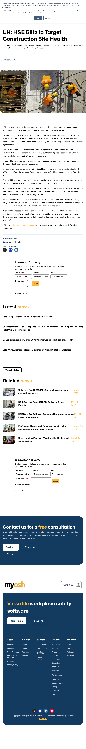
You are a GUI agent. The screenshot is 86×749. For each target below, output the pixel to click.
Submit (35, 284)
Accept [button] (38, 18)
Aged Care (56, 644)
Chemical (56, 655)
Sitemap (43, 719)
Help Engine (38, 621)
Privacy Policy (12, 665)
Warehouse (56, 694)
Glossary (70, 655)
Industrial (55, 670)
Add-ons (25, 652)
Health (18, 242)
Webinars (70, 652)
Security (10, 648)
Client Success (13, 652)
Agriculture (56, 648)
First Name (19, 273)
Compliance (42, 648)
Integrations (42, 644)
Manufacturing (57, 683)
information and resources (23, 225)
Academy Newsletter (22, 287)
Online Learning (40, 658)
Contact (10, 661)
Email (52, 273)
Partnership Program (12, 656)
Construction (57, 659)
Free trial (11, 547)
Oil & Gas (55, 690)
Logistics (55, 679)
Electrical (55, 666)
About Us (10, 644)
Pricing (25, 655)
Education (56, 663)
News (69, 644)
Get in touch (16, 621)
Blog (68, 648)
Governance (8, 242)
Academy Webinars (21, 293)
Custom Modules (40, 653)
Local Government (57, 675)
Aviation (55, 652)
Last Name (36, 273)
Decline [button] (47, 18)
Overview (25, 644)
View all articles (12, 370)
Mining (54, 687)
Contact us (30, 547)
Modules (25, 648)
